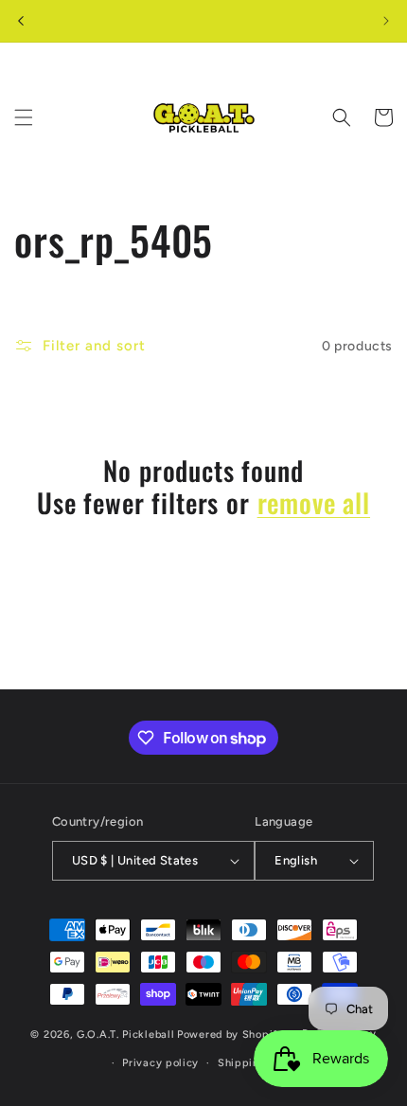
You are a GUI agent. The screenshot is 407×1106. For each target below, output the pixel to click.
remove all (313, 503)
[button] (23, 117)
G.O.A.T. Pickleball (125, 1034)
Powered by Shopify (230, 1034)
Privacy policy (160, 1063)
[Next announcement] (386, 21)
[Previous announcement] (21, 21)
